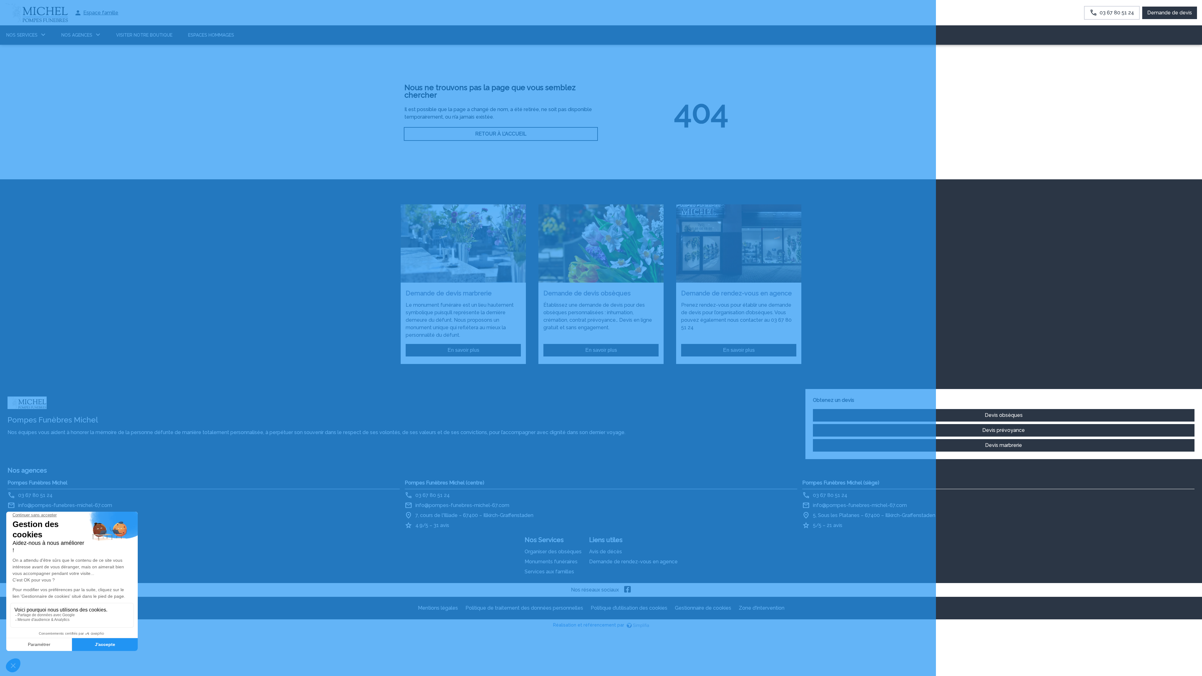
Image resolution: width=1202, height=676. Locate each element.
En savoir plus (463, 350)
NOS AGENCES (76, 35)
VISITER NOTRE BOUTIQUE (144, 35)
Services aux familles (549, 572)
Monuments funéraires (551, 562)
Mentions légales (438, 608)
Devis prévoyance (1003, 430)
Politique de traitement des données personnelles (524, 608)
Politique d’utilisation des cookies (629, 608)
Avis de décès (605, 552)
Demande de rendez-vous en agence (633, 562)
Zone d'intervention (761, 608)
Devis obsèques (1004, 415)
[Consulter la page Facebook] (627, 590)
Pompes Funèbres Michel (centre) (444, 483)
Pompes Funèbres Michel (37, 483)
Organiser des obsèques (553, 552)
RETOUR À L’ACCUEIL (501, 134)
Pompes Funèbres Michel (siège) (840, 483)
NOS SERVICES (22, 35)
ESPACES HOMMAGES (211, 35)
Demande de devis (1169, 13)
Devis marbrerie (1003, 445)
